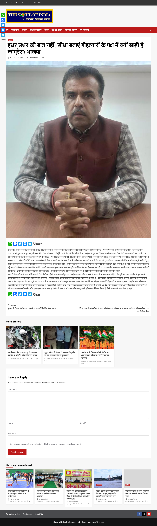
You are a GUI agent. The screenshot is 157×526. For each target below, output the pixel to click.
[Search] (149, 30)
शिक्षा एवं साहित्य (35, 30)
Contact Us (26, 3)
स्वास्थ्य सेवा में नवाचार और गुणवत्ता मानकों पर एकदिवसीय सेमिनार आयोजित (48, 493)
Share (38, 244)
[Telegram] (3, 34)
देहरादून (10, 40)
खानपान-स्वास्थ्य (71, 30)
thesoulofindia (14, 58)
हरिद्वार (9, 485)
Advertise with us (13, 3)
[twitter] (144, 514)
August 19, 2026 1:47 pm (66, 358)
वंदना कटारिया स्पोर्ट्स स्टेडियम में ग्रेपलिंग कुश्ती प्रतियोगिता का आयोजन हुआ (18, 493)
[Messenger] (3, 29)
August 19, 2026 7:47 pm (30, 358)
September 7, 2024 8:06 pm (31, 58)
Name (11, 423)
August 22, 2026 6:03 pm (47, 501)
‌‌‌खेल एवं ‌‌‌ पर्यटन (57, 30)
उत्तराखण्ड (15, 30)
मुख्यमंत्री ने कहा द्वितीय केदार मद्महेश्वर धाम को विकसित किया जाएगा (32, 307)
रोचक (47, 30)
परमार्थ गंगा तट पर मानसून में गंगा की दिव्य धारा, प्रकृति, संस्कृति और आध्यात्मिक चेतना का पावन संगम (107, 493)
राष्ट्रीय (24, 30)
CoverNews (86, 522)
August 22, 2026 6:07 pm (18, 501)
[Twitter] (3, 25)
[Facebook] (3, 20)
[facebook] (139, 514)
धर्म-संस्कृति (84, 30)
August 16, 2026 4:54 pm (103, 361)
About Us (37, 3)
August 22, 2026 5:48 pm (77, 504)
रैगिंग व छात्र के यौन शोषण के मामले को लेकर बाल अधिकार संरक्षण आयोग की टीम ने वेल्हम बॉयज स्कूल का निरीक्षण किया (114, 308)
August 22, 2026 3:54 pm (135, 501)
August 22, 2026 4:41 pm (106, 501)
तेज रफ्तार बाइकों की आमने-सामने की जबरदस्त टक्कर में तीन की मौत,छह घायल (137, 493)
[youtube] (149, 514)
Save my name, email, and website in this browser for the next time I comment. (45, 444)
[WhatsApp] (3, 15)
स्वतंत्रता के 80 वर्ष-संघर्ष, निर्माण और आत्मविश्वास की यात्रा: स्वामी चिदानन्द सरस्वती (95, 355)
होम (7, 30)
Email (83, 423)
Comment (13, 389)
